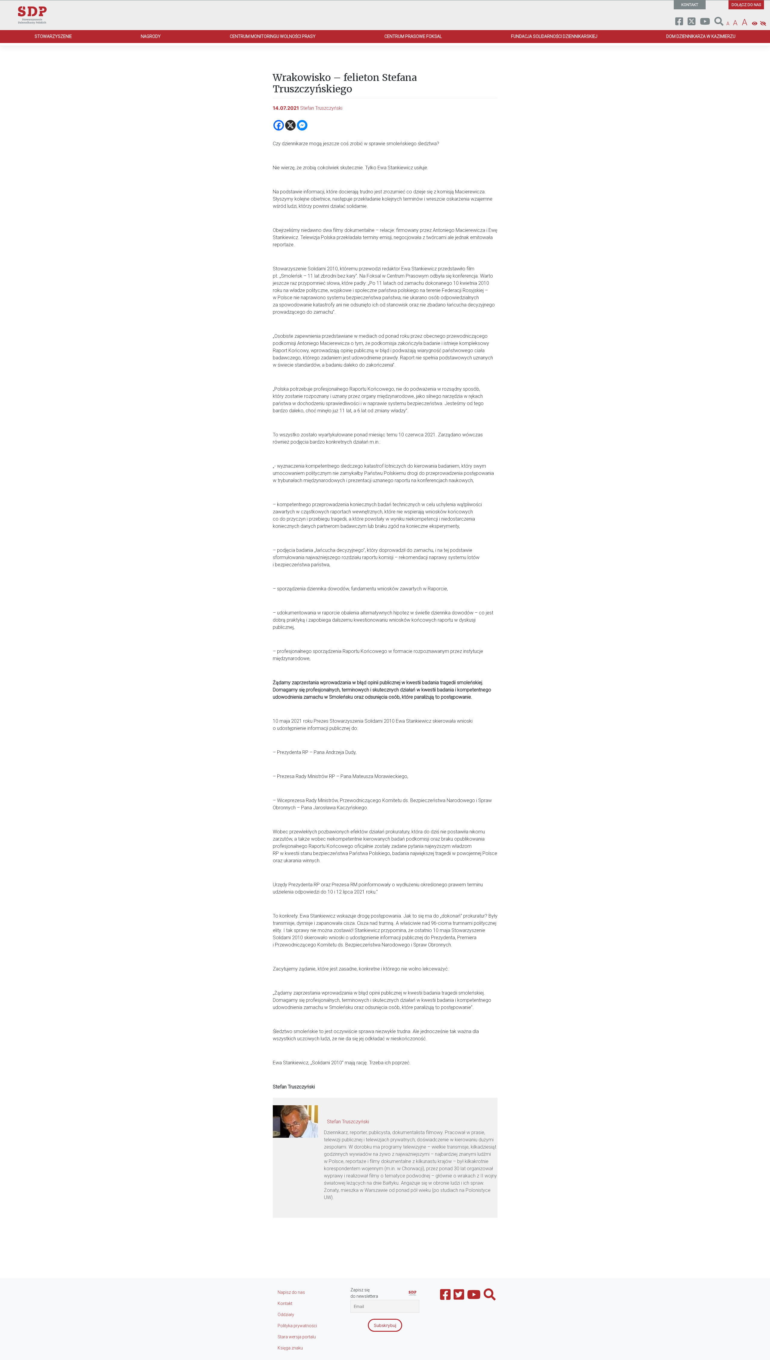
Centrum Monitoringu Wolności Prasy (273, 36)
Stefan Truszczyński (321, 108)
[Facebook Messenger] (302, 125)
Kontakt (285, 1303)
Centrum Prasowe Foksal (413, 36)
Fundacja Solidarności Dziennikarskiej (554, 36)
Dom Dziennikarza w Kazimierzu (700, 36)
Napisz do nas (291, 1292)
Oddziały (286, 1314)
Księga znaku (290, 1348)
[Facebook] (278, 125)
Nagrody (151, 36)
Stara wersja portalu (297, 1336)
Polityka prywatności (297, 1325)
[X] (290, 125)
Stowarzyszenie (53, 36)
